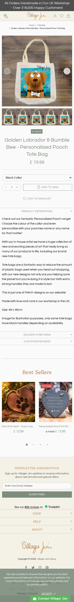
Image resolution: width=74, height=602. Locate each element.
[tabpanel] (18, 412)
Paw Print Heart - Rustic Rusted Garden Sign (18, 426)
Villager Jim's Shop (37, 16)
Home (31, 25)
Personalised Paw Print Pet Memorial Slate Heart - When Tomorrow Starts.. (55, 426)
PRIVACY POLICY (27, 593)
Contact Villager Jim (51, 598)
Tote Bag (41, 25)
